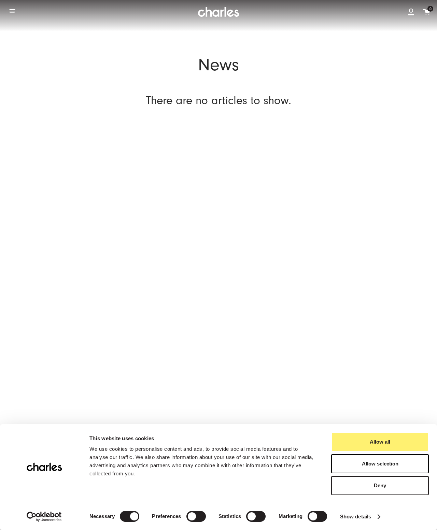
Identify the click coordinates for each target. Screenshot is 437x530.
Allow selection (380, 463)
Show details (355, 516)
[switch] (196, 516)
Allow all (380, 442)
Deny (380, 485)
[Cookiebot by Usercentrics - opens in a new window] (44, 517)
